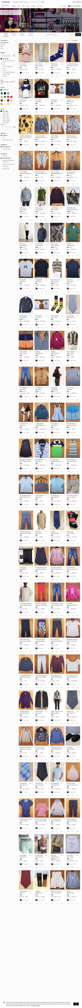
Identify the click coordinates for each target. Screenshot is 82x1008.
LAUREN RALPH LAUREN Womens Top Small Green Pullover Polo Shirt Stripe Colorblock (57, 460)
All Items (5, 135)
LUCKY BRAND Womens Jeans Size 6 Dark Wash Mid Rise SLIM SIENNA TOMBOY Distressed (73, 568)
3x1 (4, 64)
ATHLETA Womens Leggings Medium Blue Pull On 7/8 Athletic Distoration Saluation (40, 640)
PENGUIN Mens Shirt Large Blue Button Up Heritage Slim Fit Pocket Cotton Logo (56, 748)
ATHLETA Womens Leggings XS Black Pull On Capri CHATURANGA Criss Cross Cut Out (72, 820)
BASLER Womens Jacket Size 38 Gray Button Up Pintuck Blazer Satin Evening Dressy (72, 136)
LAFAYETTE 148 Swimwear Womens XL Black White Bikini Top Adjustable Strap (24, 424)
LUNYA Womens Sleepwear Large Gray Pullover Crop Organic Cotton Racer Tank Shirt (39, 496)
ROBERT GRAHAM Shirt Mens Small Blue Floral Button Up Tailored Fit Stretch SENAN (39, 352)
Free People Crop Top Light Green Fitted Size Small (72, 676)
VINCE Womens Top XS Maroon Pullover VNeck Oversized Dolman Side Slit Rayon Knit (56, 676)
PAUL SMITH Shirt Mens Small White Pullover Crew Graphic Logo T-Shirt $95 (24, 280)
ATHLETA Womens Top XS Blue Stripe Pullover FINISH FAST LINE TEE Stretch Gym (26, 820)
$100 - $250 (6, 119)
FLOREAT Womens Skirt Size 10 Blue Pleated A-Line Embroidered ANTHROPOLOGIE (71, 424)
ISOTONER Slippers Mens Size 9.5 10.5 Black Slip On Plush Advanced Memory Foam (71, 748)
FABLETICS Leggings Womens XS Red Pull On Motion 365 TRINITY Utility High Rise (41, 604)
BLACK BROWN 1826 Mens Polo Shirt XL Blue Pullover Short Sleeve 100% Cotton (25, 496)
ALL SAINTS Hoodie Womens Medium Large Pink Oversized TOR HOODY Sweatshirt (56, 820)
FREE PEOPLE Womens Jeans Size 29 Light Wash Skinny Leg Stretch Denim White (41, 676)
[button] (16, 2)
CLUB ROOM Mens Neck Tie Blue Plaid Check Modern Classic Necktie (24, 784)
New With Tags (7, 149)
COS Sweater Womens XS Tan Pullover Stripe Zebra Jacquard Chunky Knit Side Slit (26, 604)
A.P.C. (4, 70)
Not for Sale (6, 168)
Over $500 (6, 122)
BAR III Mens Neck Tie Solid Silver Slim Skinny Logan (39, 64)
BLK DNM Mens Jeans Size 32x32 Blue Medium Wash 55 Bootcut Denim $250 (24, 388)
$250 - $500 (6, 121)
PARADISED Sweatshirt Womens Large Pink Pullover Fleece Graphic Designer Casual (72, 604)
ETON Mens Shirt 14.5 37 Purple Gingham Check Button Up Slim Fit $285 (71, 856)
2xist (4, 62)
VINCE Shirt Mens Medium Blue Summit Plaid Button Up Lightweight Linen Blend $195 (24, 208)
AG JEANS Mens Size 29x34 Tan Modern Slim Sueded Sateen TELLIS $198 (71, 172)
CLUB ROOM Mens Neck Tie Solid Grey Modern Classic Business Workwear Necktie (71, 316)
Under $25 (5, 113)
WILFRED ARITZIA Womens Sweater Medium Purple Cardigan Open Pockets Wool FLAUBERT (24, 712)
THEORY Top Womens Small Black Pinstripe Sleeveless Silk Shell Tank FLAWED (41, 568)
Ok (76, 1004)
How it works (63, 6)
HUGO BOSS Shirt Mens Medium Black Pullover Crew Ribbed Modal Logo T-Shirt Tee (39, 280)
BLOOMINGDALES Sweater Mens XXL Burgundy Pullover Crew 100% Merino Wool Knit (55, 208)
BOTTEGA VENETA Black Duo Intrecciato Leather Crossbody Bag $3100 (55, 856)
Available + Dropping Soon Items (8, 161)
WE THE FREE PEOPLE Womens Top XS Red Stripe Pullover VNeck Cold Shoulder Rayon (41, 820)
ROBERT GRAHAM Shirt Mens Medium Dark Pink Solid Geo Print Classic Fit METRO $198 (55, 352)
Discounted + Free (7, 140)
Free (4, 137)
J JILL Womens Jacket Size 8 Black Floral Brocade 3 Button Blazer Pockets (25, 676)
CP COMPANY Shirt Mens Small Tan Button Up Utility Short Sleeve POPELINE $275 (39, 388)
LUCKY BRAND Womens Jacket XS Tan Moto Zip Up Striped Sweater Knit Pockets (55, 136)
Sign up (79, 2)
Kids (23, 6)
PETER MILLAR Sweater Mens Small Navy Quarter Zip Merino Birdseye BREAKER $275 (24, 316)
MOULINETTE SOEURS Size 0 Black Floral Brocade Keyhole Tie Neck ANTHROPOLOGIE (26, 460)
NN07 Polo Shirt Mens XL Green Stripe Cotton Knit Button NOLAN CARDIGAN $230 (55, 280)
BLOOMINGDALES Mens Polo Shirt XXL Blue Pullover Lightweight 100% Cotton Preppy (55, 496)
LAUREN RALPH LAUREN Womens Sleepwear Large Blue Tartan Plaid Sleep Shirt (41, 424)
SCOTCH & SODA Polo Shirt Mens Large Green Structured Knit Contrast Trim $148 (71, 244)
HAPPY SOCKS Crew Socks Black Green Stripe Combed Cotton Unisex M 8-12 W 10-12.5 (55, 316)
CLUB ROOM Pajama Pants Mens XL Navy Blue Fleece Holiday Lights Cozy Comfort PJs (72, 64)
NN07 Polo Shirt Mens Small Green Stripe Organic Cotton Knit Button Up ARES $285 (71, 352)
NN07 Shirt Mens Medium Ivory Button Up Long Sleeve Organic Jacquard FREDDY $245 (24, 244)
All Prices (5, 111)
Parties (33, 6)
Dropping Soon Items (8, 164)
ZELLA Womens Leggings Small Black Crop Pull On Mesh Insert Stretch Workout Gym (57, 640)
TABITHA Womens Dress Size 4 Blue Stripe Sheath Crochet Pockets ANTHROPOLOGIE (73, 460)
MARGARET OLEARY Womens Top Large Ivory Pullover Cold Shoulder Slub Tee (72, 640)
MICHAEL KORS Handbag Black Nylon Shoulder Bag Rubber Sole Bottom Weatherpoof (57, 172)
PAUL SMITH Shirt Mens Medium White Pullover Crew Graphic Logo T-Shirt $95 (39, 316)
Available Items (7, 158)
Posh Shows (40, 6)
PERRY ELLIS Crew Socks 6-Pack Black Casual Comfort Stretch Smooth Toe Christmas (71, 532)
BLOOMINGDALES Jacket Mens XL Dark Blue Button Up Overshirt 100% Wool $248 (39, 244)
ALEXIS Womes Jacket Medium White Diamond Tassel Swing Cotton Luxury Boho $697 (57, 712)
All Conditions (6, 146)
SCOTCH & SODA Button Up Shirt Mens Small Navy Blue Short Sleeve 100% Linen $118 (70, 280)
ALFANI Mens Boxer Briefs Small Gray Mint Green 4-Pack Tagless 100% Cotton (24, 856)
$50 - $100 (6, 117)
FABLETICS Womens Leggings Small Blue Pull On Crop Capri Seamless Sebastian (25, 532)
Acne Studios (6, 74)
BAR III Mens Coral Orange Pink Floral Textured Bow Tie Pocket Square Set (23, 64)
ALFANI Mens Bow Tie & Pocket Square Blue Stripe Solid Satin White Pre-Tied (24, 100)
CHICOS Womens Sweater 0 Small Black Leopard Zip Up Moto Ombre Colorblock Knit (41, 748)
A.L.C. (4, 68)
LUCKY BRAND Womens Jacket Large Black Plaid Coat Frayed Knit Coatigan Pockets (25, 172)
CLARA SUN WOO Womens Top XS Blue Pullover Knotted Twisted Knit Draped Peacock (41, 136)
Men (19, 6)
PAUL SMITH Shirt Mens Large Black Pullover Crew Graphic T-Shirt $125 (39, 100)
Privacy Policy (36, 1005)
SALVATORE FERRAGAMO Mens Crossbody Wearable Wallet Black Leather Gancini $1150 (55, 388)
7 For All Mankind (7, 66)
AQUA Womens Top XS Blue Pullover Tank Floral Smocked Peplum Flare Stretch (55, 424)
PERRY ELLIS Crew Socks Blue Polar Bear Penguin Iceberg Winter (55, 64)
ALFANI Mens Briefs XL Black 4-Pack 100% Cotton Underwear (39, 856)
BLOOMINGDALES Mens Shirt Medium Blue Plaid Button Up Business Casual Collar (39, 460)
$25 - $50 (5, 115)
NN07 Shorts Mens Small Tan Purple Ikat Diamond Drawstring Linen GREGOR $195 (55, 244)
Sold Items (5, 166)
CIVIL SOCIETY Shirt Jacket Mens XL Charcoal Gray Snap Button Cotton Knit (39, 712)
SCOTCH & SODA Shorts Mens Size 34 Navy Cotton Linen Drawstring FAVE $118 (70, 100)
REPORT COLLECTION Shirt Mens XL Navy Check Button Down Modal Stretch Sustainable (70, 892)
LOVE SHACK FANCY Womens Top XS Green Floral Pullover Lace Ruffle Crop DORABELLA (72, 496)
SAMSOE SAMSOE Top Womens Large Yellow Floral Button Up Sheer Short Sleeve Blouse (26, 136)
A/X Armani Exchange (9, 72)
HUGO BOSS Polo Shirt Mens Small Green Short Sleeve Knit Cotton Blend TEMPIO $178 (39, 208)
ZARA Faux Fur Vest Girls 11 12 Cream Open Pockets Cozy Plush (56, 892)
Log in (74, 2)
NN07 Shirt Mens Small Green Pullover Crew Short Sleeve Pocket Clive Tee (39, 532)
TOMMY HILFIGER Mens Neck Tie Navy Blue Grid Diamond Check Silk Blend (55, 532)
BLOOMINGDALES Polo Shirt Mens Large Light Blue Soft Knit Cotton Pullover (55, 784)
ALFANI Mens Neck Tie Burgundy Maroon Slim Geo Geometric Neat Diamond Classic (24, 892)
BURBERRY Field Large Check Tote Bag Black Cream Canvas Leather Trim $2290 (72, 208)
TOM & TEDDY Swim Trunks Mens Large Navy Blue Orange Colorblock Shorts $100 (23, 352)
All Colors (5, 90)
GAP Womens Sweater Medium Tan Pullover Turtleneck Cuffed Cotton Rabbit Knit (26, 748)
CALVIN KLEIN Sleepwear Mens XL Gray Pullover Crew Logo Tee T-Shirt (71, 388)
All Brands (5, 58)
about (72, 34)
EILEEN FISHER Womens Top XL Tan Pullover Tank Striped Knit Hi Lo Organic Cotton (72, 784)
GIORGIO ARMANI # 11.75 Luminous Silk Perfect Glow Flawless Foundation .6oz (39, 892)
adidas (5, 76)
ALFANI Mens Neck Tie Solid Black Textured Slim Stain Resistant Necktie (39, 784)
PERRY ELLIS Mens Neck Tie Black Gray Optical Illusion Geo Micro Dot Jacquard (71, 712)
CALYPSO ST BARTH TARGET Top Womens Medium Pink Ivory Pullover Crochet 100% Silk (56, 568)
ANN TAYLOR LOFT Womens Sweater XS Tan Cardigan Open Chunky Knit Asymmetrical (41, 172)
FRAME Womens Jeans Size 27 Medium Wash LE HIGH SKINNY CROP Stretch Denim (57, 604)
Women (14, 6)
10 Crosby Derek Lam (8, 60)
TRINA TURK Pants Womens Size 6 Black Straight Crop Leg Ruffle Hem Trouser (25, 640)
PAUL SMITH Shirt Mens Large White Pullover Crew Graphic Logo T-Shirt (55, 100)
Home (28, 6)
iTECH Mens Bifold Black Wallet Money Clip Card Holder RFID (23, 568)
